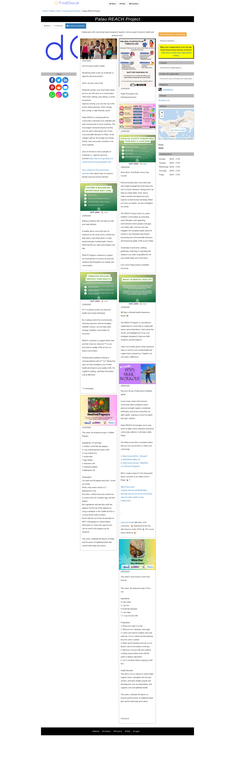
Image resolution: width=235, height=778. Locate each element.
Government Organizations (170, 68)
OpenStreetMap (181, 139)
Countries (134, 4)
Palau (52, 11)
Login (137, 731)
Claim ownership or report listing (172, 34)
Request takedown (167, 41)
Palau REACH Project (177, 130)
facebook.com (164, 100)
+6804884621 (167, 90)
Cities (123, 4)
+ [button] (162, 112)
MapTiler (172, 139)
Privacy (118, 731)
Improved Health (127, 522)
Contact (107, 731)
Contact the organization (76, 26)
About (96, 731)
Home (113, 4)
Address (48, 26)
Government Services (72, 11)
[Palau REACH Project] (177, 125)
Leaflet (165, 139)
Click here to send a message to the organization (176, 79)
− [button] (162, 116)
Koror (58, 11)
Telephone (59, 26)
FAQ (128, 731)
